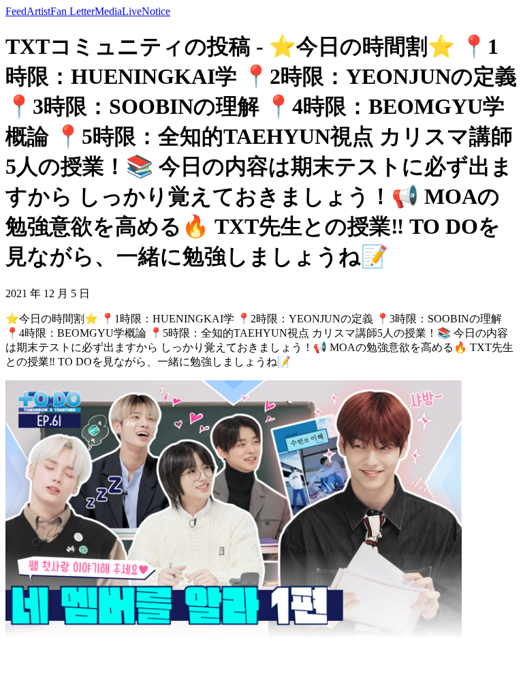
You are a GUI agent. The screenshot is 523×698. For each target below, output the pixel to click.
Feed (16, 11)
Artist (38, 11)
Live (132, 11)
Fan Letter (72, 11)
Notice (156, 11)
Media (108, 11)
